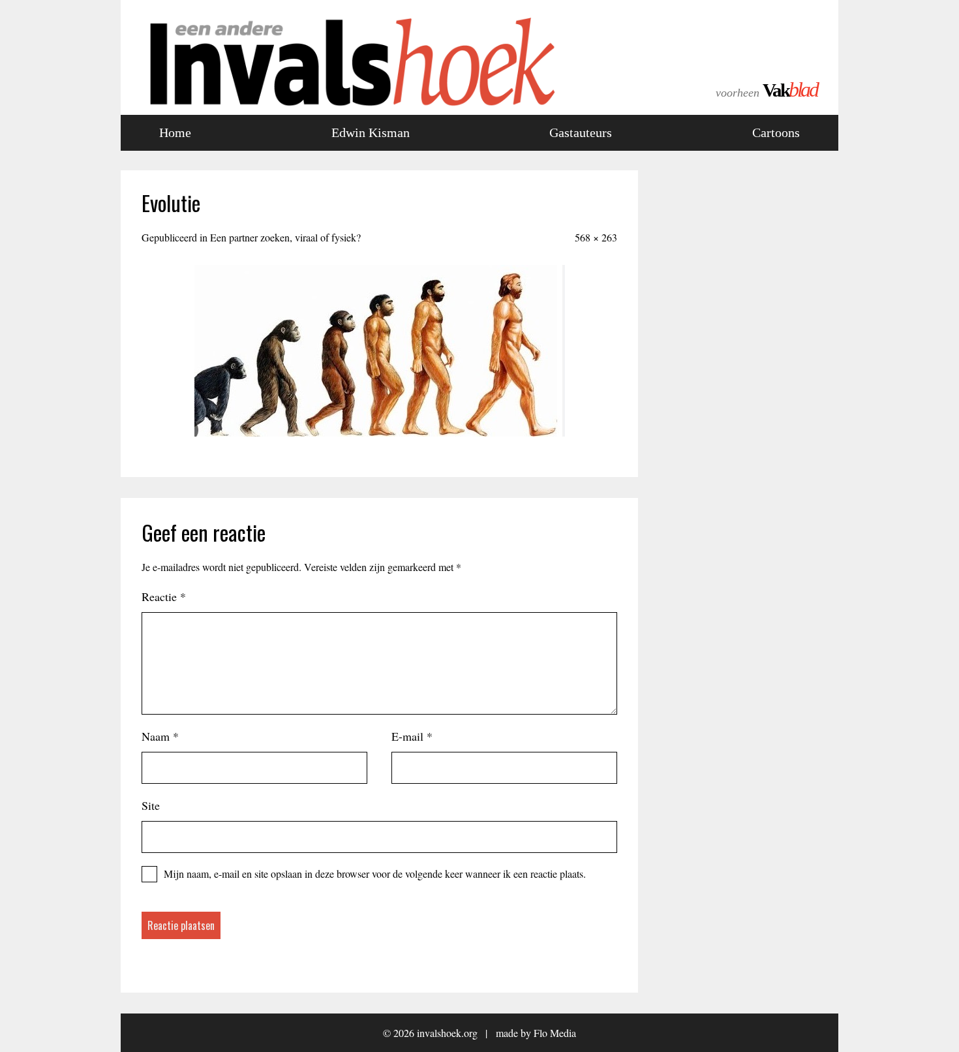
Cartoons (776, 132)
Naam (160, 736)
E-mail (412, 736)
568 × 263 (596, 237)
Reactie (164, 596)
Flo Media (555, 1033)
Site (151, 805)
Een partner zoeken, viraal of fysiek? (285, 237)
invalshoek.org (447, 1033)
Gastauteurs (580, 132)
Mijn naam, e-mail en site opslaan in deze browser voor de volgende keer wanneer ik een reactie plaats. (375, 873)
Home (175, 132)
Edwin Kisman (370, 132)
